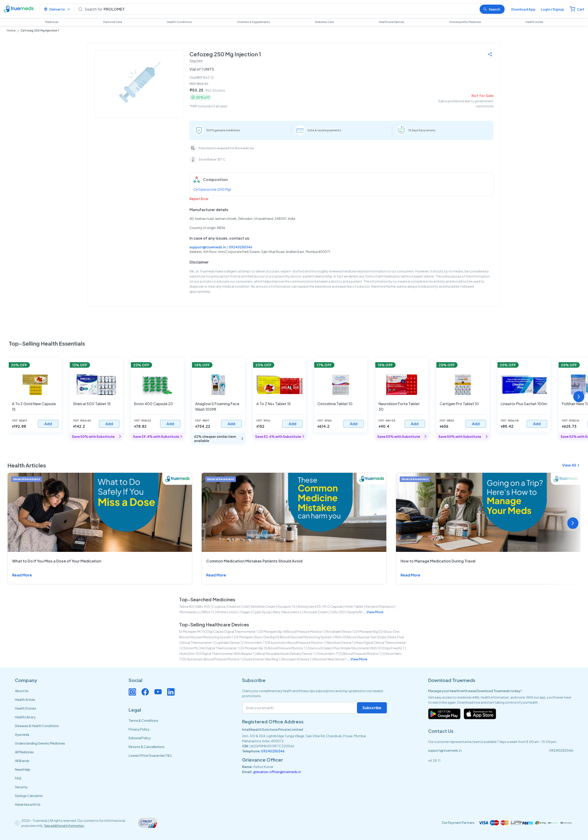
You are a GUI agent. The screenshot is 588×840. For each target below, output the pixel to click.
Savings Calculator (29, 796)
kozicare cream (316, 612)
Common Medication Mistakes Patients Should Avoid (254, 561)
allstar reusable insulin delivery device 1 (285, 653)
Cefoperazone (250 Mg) (212, 189)
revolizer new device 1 (330, 659)
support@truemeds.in (207, 247)
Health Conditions (179, 22)
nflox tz (208, 612)
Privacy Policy (139, 729)
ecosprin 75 (286, 606)
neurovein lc (292, 612)
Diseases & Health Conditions (37, 726)
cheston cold (238, 606)
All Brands (22, 761)
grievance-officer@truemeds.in (277, 772)
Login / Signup (552, 9)
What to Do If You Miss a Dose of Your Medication (56, 561)
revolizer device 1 (340, 642)
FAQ (18, 778)
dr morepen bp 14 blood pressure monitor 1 (292, 631)
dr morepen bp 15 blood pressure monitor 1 (273, 648)
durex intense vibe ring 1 (262, 659)
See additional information (64, 825)
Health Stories (25, 708)
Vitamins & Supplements (253, 22)
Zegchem (196, 61)
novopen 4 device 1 (296, 659)
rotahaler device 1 (339, 631)
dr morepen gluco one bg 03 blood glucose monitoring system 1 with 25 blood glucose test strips (310, 637)
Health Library (25, 717)
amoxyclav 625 (309, 606)
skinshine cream (263, 606)
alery (276, 612)
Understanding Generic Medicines (40, 743)
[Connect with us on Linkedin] (171, 692)
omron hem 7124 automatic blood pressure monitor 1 (284, 642)
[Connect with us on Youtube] (158, 692)
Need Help (22, 769)
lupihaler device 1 (229, 642)
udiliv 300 (202, 606)
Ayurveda (22, 734)
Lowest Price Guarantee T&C (150, 755)
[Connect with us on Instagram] (132, 692)
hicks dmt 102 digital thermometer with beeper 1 (217, 653)
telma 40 (186, 606)
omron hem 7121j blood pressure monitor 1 (348, 653)
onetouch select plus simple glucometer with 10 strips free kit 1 (355, 648)
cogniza (218, 606)
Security (21, 787)
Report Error (199, 199)
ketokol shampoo (380, 606)
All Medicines (24, 752)
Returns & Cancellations (146, 747)
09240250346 (240, 247)
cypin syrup (261, 612)
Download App (523, 9)
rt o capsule (333, 606)
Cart (580, 9)
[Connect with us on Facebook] (145, 692)
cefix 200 (337, 612)
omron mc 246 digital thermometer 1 (211, 648)
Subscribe (371, 707)
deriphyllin (355, 612)
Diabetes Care (324, 22)
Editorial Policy (140, 738)
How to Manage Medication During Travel (438, 561)
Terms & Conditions (143, 720)
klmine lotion (226, 612)
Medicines (52, 22)
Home (11, 30)
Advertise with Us (27, 804)
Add (48, 423)
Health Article (25, 699)
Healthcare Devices (391, 22)
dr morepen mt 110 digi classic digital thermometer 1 (218, 631)
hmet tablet (354, 606)
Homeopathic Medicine (465, 22)
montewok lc (190, 612)
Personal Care (112, 22)
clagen (244, 612)
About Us (21, 691)
